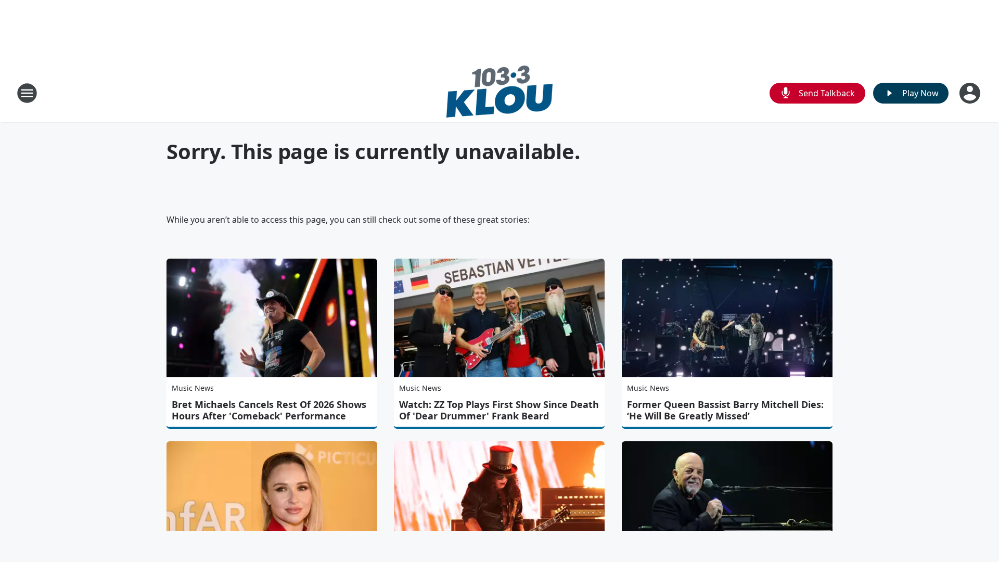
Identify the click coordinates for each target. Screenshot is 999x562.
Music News (193, 388)
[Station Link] (499, 93)
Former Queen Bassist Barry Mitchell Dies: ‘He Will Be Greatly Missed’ (725, 410)
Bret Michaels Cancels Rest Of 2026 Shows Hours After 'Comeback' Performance (269, 410)
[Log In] (970, 93)
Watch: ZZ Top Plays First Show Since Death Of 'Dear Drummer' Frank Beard (499, 410)
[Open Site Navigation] (27, 93)
